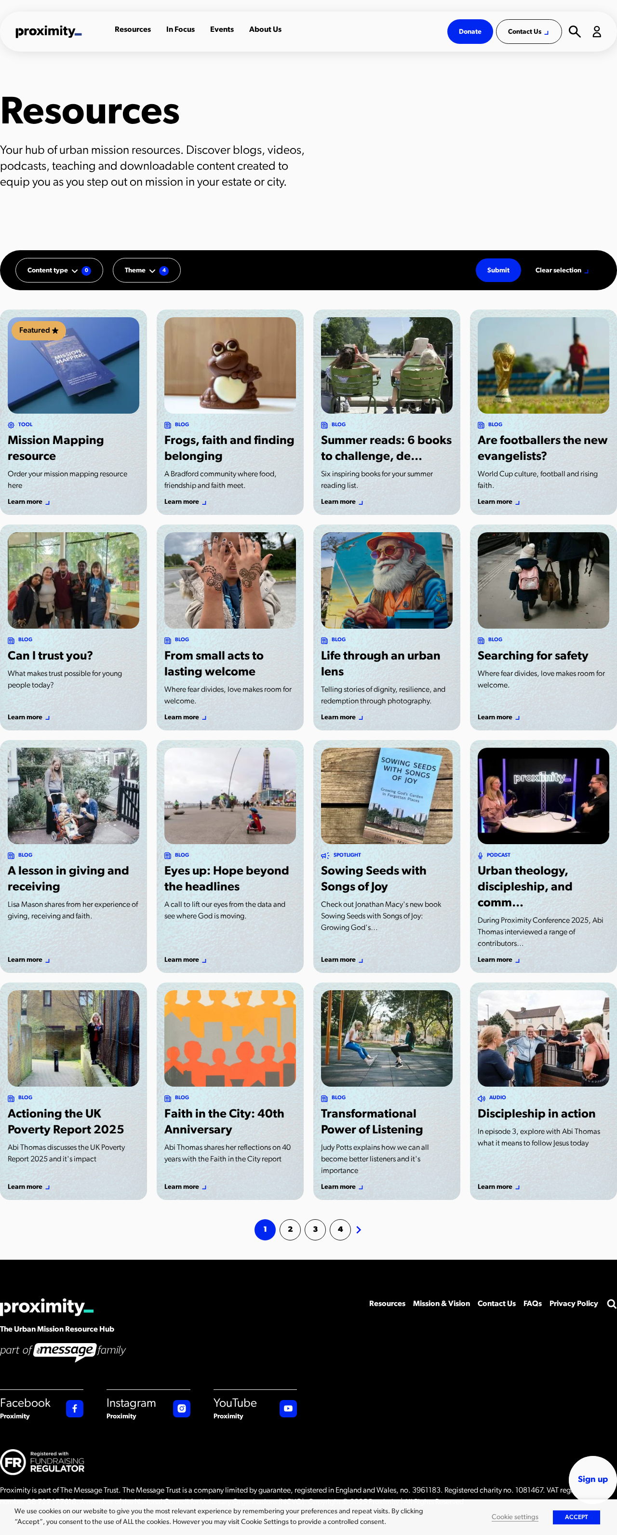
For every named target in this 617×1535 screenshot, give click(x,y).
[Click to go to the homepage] (60, 31)
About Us (265, 30)
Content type (57, 270)
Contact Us (524, 32)
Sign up (593, 1480)
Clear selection (558, 270)
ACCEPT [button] (576, 1517)
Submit (498, 270)
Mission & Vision (441, 1304)
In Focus (180, 30)
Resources (133, 30)
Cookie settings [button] (515, 1517)
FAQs (532, 1304)
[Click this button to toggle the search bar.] (611, 1304)
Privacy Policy (574, 1304)
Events (222, 30)
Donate (470, 32)
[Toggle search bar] (575, 31)
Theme (145, 270)
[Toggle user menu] (597, 31)
